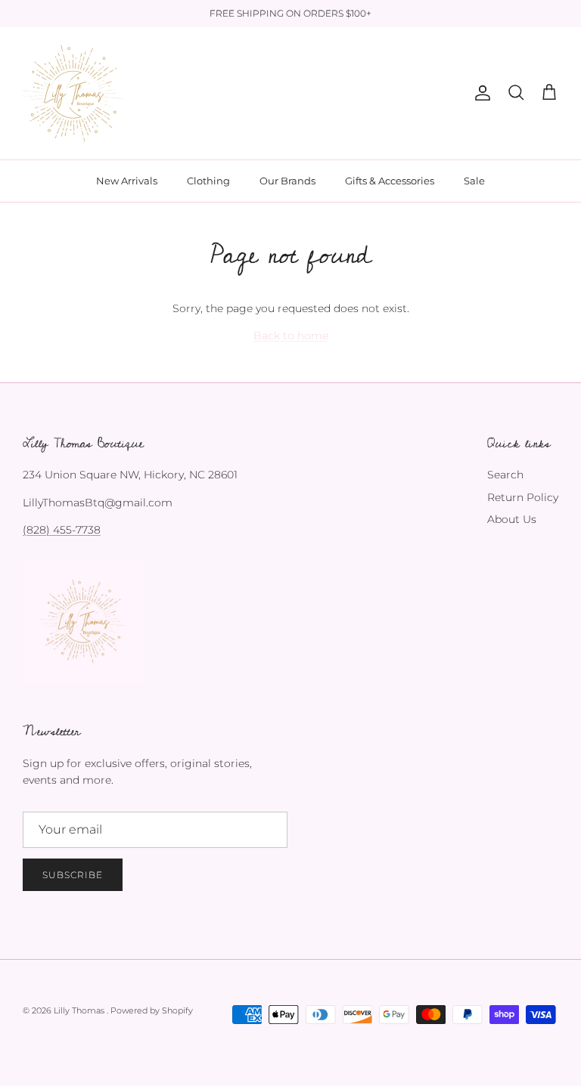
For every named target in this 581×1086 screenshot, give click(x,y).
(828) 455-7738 (62, 530)
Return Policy (522, 497)
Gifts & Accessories (389, 181)
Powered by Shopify (151, 1010)
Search (505, 474)
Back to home (290, 335)
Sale (474, 181)
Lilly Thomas (80, 1010)
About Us (511, 519)
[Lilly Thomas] (74, 93)
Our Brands (287, 181)
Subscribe (72, 874)
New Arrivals (126, 181)
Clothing (208, 181)
